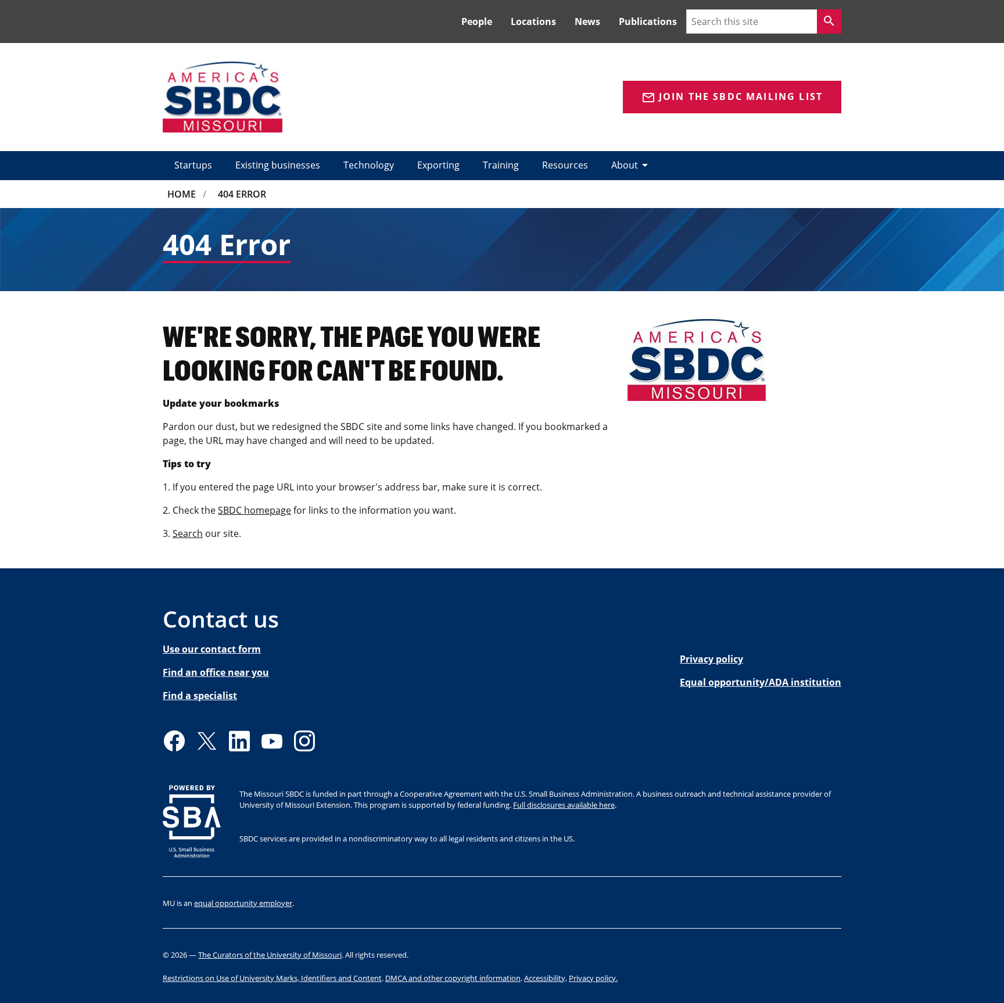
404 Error (242, 194)
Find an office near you (216, 672)
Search (188, 533)
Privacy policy (711, 659)
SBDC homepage (254, 510)
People (476, 21)
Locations (533, 21)
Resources (565, 165)
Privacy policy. (593, 978)
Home (181, 194)
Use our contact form (212, 649)
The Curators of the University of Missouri (270, 955)
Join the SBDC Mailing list (732, 97)
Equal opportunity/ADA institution (760, 682)
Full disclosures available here (564, 805)
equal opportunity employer (243, 903)
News (587, 21)
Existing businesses (277, 165)
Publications (648, 21)
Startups (193, 165)
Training (501, 165)
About (631, 165)
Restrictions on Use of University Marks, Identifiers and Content (272, 978)
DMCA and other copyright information (453, 978)
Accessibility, (545, 978)
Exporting (438, 165)
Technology (368, 165)
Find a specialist (200, 695)
